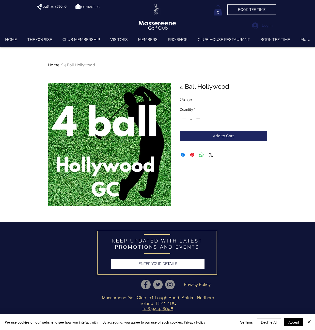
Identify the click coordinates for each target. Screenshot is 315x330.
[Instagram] (170, 284)
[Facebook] (146, 284)
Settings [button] (246, 322)
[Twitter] (158, 284)
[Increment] (198, 118)
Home (53, 65)
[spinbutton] (191, 118)
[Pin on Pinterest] (192, 155)
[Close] (309, 322)
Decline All (269, 322)
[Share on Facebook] (183, 155)
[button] (90, 7)
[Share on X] (211, 155)
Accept (293, 322)
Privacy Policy (194, 322)
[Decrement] (183, 118)
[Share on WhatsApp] (202, 155)
